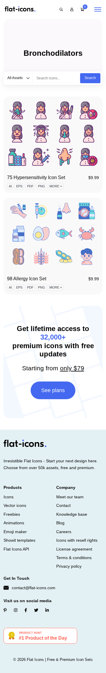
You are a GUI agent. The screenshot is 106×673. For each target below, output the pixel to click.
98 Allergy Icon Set (26, 278)
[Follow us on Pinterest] (5, 610)
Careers (63, 531)
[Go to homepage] (20, 9)
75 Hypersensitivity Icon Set (36, 177)
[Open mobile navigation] (97, 9)
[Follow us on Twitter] (36, 610)
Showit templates (19, 540)
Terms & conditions (74, 557)
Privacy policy (69, 566)
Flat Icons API (16, 549)
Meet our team (70, 496)
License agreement (74, 549)
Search (90, 78)
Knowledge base (71, 514)
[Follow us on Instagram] (15, 610)
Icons (9, 496)
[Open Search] (61, 9)
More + (55, 186)
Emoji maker (15, 531)
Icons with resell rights (76, 540)
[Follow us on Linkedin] (47, 610)
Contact (63, 505)
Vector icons (15, 505)
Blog (60, 522)
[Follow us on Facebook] (25, 610)
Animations (14, 522)
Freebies (12, 514)
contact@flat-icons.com (33, 587)
